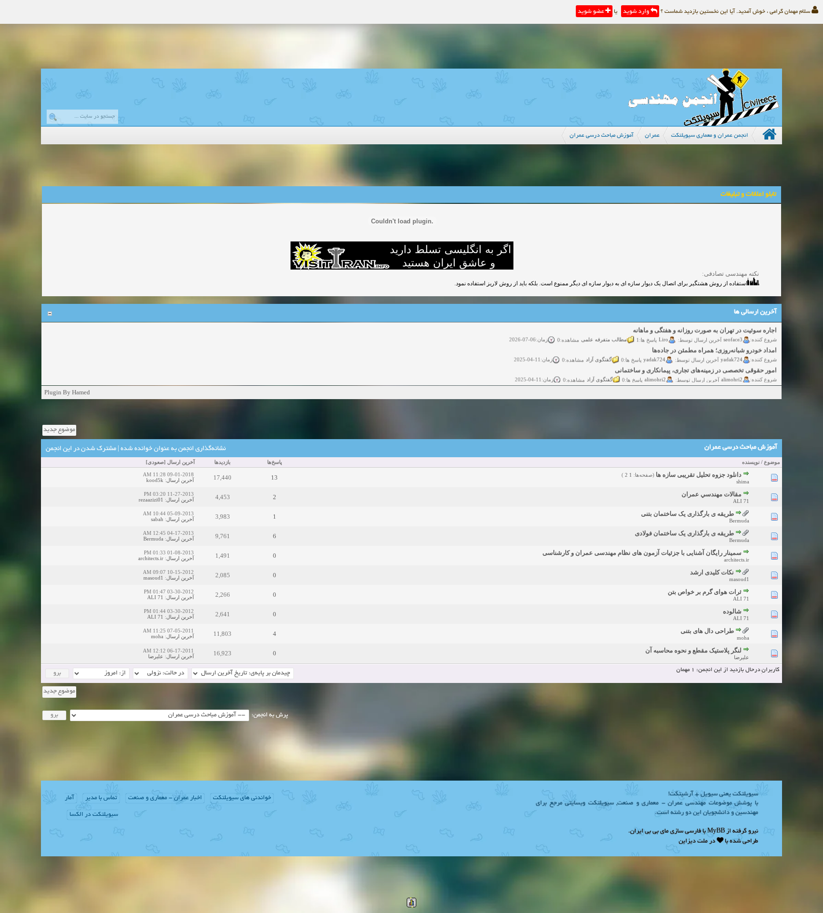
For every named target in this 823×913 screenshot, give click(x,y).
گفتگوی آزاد (599, 351)
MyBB (716, 831)
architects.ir (736, 559)
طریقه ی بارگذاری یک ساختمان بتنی (687, 513)
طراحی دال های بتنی (707, 630)
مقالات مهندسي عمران (712, 494)
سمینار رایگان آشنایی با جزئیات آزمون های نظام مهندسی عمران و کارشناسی (642, 552)
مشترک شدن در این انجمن (81, 448)
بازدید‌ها (222, 462)
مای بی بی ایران (649, 831)
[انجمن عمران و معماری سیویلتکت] (703, 123)
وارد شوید (637, 12)
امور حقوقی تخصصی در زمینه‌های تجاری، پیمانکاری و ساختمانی (696, 361)
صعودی (156, 462)
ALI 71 (741, 501)
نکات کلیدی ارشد (712, 572)
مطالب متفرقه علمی (604, 331)
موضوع (772, 462)
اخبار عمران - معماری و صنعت (165, 798)
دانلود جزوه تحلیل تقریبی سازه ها (699, 474)
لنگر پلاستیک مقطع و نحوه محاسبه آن (693, 650)
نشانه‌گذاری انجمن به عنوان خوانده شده (173, 448)
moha (743, 638)
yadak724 (732, 351)
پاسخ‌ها (274, 462)
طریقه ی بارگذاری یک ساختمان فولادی (684, 533)
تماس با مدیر (101, 798)
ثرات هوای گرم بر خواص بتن (705, 591)
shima (742, 481)
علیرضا (741, 657)
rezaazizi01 (151, 499)
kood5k (154, 480)
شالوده (732, 611)
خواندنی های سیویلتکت (242, 798)
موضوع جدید (59, 430)
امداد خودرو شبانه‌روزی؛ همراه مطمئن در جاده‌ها (714, 341)
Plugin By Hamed (67, 392)
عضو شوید (591, 12)
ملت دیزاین (693, 841)
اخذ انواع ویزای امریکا (749, 381)
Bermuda (739, 520)
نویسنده (751, 462)
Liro (664, 331)
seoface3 (733, 331)
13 (274, 477)
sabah (157, 519)
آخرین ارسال (181, 462)
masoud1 (739, 579)
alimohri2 (732, 371)
